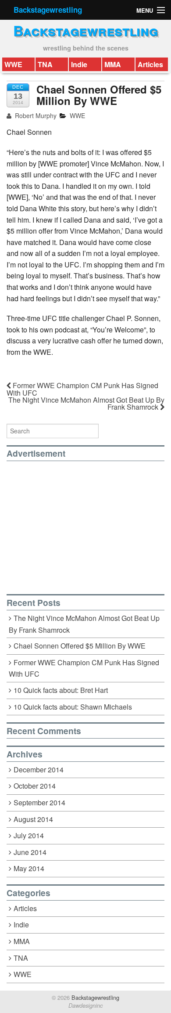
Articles (150, 64)
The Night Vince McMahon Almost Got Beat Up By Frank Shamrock (86, 403)
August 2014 (33, 819)
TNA (45, 64)
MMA (112, 64)
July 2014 (29, 835)
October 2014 (35, 786)
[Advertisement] (80, 522)
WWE (13, 64)
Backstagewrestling (48, 9)
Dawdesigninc (85, 1005)
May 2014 (29, 868)
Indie (79, 64)
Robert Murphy (35, 115)
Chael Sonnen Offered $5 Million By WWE (80, 646)
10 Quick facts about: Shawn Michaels (73, 707)
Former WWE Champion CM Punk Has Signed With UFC (82, 389)
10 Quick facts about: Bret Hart (61, 690)
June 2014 (30, 852)
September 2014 (39, 802)
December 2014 (39, 769)
